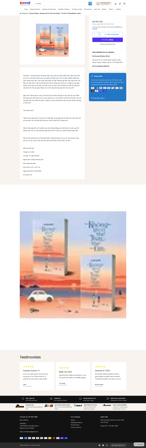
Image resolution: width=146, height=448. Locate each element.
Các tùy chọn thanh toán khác (107, 44)
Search (73, 420)
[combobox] (63, 3)
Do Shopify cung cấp (35, 445)
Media (104, 9)
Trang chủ (25, 13)
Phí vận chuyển (96, 24)
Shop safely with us (99, 98)
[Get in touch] (120, 3)
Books (111, 9)
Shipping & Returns (76, 422)
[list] (73, 376)
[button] (124, 3)
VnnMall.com (27, 445)
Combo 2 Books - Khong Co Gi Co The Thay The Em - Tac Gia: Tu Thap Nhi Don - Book (55, 13)
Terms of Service (76, 427)
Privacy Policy (75, 425)
